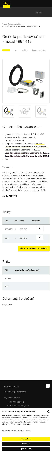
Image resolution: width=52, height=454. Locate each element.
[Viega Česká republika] (6, 3)
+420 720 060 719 (15, 402)
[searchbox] (23, 12)
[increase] (46, 229)
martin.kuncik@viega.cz (18, 405)
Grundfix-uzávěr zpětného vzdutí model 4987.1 (27, 156)
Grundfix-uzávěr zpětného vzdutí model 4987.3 (27, 153)
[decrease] (33, 229)
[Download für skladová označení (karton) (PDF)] (41, 270)
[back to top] (48, 386)
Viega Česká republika (11, 24)
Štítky (24, 50)
